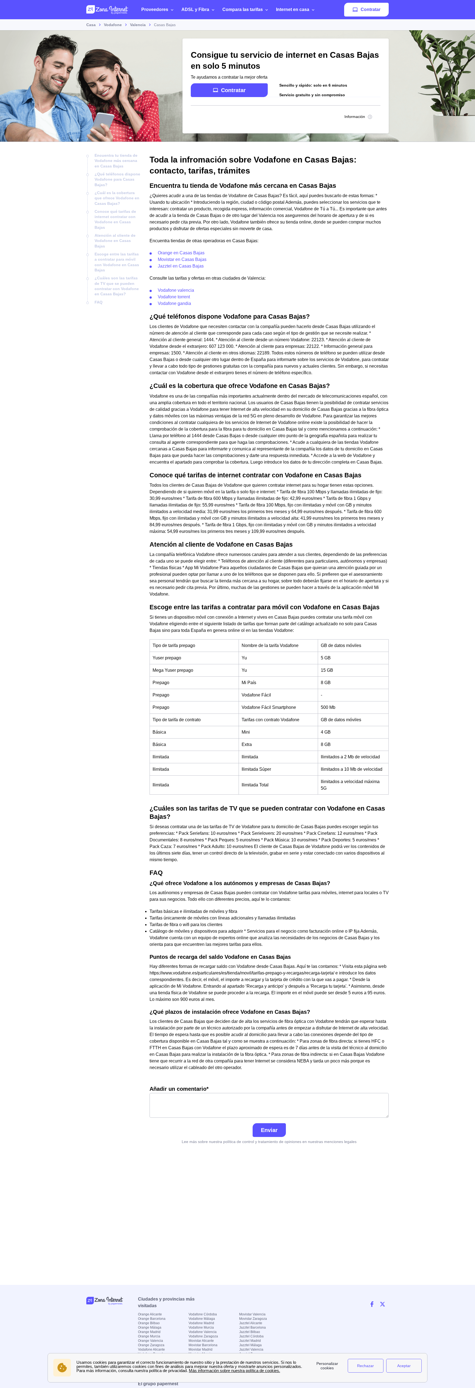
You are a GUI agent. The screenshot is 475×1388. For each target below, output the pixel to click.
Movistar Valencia (252, 1314)
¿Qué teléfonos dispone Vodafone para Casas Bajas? (117, 179)
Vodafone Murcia (201, 1327)
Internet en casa (292, 9)
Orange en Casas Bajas (181, 252)
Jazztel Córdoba (251, 1336)
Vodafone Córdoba (203, 1314)
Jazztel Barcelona (252, 1327)
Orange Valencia (150, 1341)
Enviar (269, 1130)
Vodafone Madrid (201, 1323)
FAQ (99, 302)
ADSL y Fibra (195, 9)
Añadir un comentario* (179, 1089)
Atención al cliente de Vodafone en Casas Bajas (115, 240)
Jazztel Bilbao (249, 1332)
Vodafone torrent (174, 296)
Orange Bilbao (149, 1323)
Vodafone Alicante (151, 1349)
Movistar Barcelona (203, 1345)
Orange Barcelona (151, 1319)
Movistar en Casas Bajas (182, 259)
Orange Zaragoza (151, 1345)
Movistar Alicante (201, 1341)
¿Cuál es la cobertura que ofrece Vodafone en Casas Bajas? (117, 198)
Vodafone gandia (174, 303)
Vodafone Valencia (203, 1332)
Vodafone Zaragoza (203, 1336)
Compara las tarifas (242, 9)
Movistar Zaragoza (253, 1319)
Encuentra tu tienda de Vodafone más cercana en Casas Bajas (116, 160)
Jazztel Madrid (250, 1341)
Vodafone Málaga (202, 1319)
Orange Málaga (149, 1327)
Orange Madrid (149, 1332)
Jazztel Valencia (251, 1349)
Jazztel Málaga (250, 1345)
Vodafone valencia (176, 290)
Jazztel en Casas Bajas (181, 266)
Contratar (370, 9)
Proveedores (154, 9)
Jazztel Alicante (250, 1323)
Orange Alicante (150, 1314)
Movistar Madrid (200, 1349)
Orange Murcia (149, 1336)
